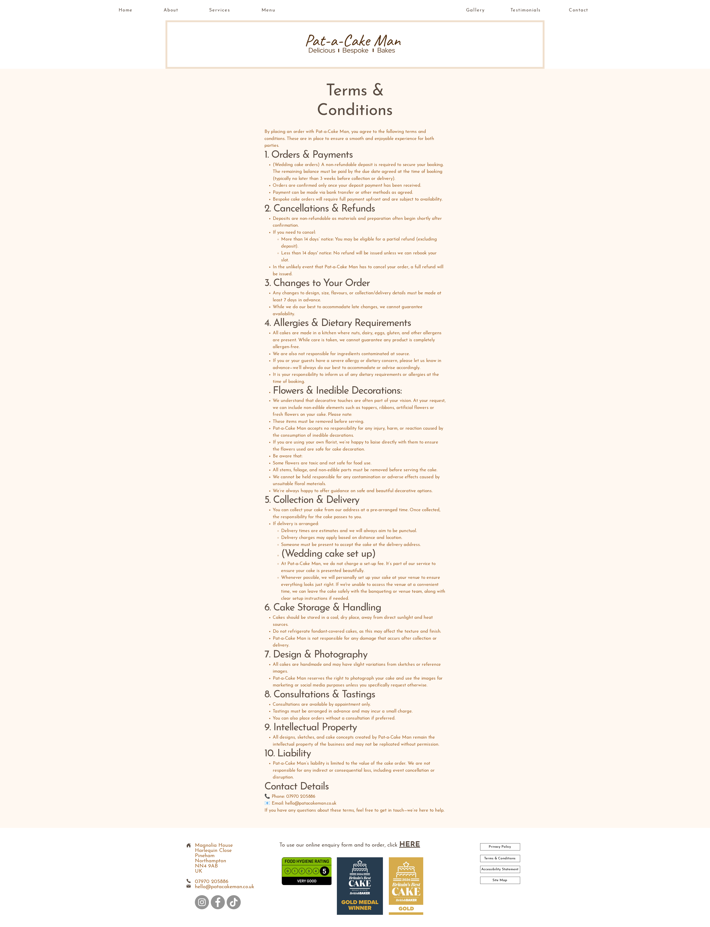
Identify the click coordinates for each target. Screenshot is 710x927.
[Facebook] (218, 902)
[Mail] (188, 886)
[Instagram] (202, 902)
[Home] (188, 845)
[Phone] (188, 881)
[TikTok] (234, 902)
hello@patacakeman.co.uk (224, 886)
